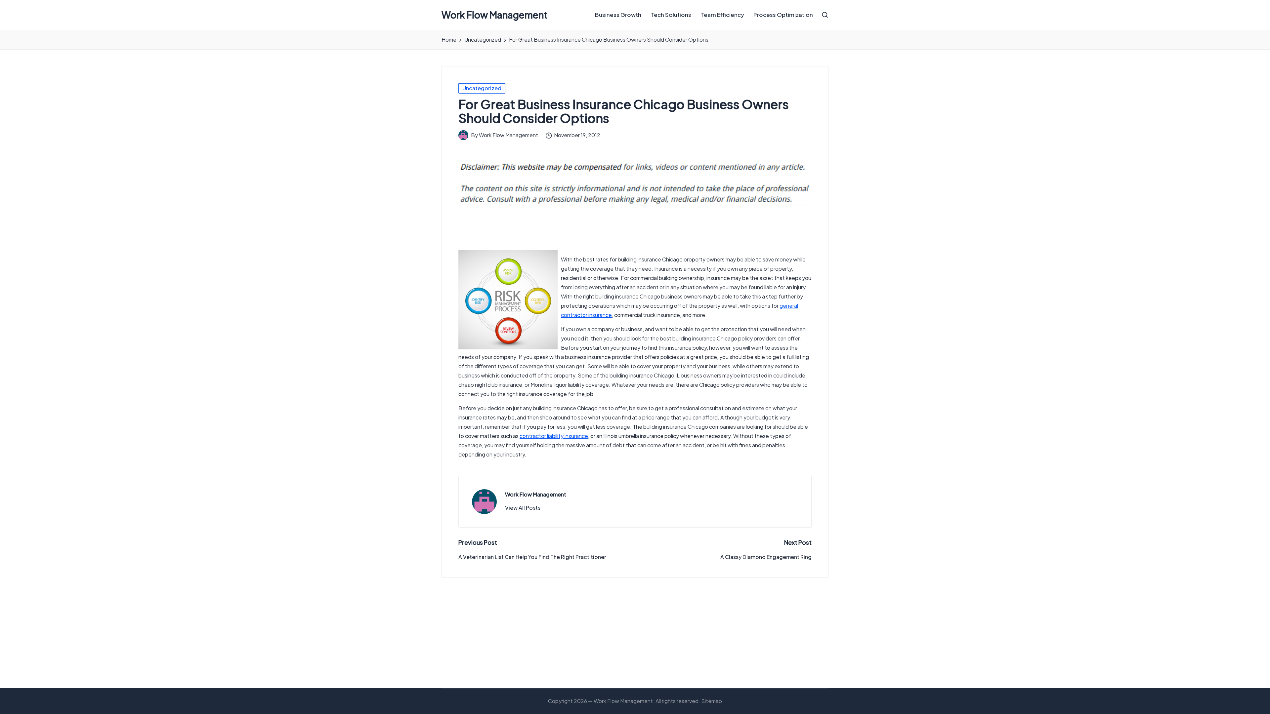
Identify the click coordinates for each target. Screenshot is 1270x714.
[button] (522, 508)
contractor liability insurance (554, 435)
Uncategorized (481, 88)
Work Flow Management (495, 15)
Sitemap (711, 700)
